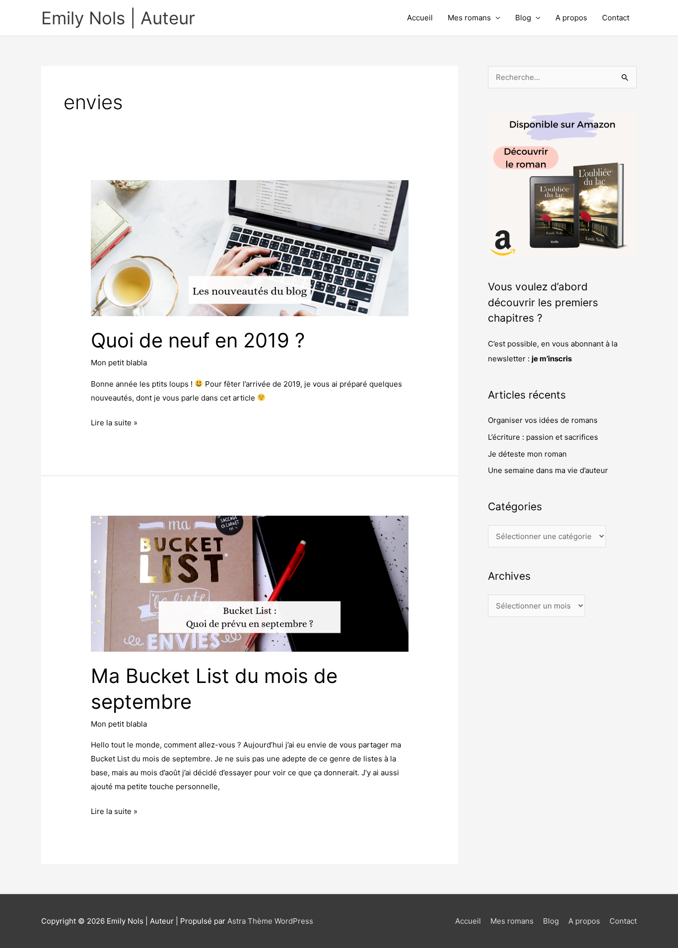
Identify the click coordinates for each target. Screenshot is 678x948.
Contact (615, 17)
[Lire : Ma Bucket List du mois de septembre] (249, 583)
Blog (523, 17)
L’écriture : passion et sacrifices (543, 437)
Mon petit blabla (119, 362)
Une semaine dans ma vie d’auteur (548, 470)
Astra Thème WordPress (270, 921)
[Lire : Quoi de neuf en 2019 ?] (249, 247)
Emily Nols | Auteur (118, 17)
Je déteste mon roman (527, 454)
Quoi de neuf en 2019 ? (198, 340)
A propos (571, 17)
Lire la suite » (114, 421)
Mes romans (469, 17)
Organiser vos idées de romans (543, 420)
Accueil (420, 17)
